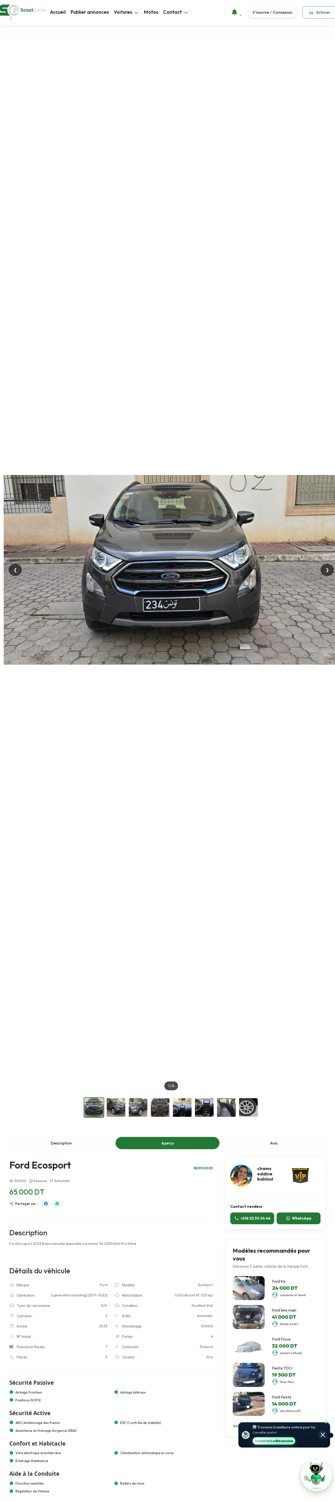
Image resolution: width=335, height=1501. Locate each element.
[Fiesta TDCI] (249, 1375)
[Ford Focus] (249, 1346)
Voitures (123, 12)
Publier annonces (89, 12)
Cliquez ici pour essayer (283, 1441)
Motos (151, 12)
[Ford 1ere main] (249, 1317)
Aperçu (167, 1143)
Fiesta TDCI (282, 1368)
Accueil (57, 12)
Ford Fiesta (281, 1397)
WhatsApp (301, 1218)
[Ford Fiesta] (249, 1404)
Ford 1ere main (284, 1310)
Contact (172, 12)
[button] (316, 1475)
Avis (273, 1143)
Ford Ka (278, 1281)
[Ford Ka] (249, 1288)
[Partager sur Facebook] (45, 1203)
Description (61, 1143)
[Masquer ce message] (323, 1435)
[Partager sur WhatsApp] (57, 1203)
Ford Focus (281, 1339)
